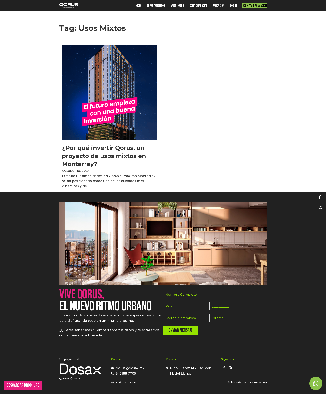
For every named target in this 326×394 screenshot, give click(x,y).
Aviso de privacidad (124, 382)
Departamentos (156, 6)
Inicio (138, 6)
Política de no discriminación (247, 382)
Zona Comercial (199, 6)
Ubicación (218, 6)
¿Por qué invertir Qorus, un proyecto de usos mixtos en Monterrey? (104, 156)
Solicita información (254, 6)
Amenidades (177, 6)
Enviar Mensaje (181, 330)
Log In (233, 6)
